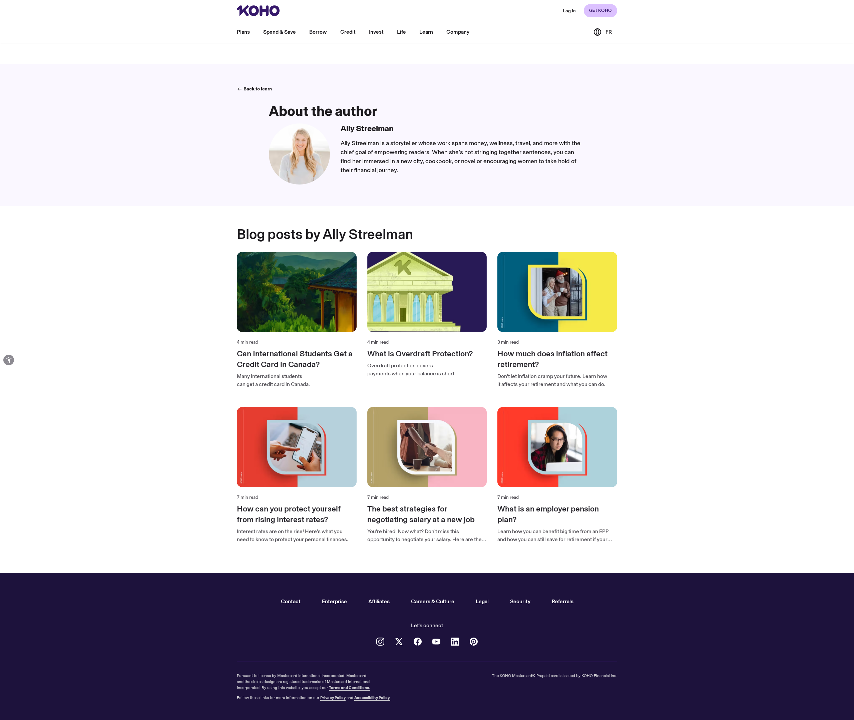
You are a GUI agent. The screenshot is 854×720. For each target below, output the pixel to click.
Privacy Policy (333, 697)
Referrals (562, 601)
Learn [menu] (426, 32)
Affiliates (379, 601)
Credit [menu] (348, 32)
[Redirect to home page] (258, 10)
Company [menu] (457, 32)
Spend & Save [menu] (279, 32)
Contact (291, 601)
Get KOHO (600, 10)
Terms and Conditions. (349, 687)
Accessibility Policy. (372, 697)
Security (520, 601)
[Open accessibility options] (8, 360)
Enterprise (334, 601)
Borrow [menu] (318, 32)
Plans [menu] (243, 32)
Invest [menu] (376, 32)
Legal (482, 601)
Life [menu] (401, 32)
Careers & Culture (432, 601)
